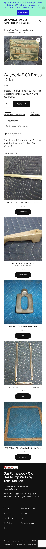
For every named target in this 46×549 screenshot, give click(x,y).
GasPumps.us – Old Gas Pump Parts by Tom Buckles (17, 21)
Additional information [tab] (17, 126)
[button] (38, 40)
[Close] (43, 8)
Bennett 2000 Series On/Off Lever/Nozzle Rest (23, 264)
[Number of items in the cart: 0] (40, 21)
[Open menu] (36, 21)
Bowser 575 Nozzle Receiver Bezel (23, 326)
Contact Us (23, 12)
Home (6, 30)
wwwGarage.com (32, 544)
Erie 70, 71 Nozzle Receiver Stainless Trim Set (23, 387)
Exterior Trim (35, 115)
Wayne (11, 30)
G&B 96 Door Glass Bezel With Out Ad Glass (23, 448)
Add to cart (21, 103)
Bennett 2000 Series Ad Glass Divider (23, 202)
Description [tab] (12, 120)
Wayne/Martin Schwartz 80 (14, 115)
